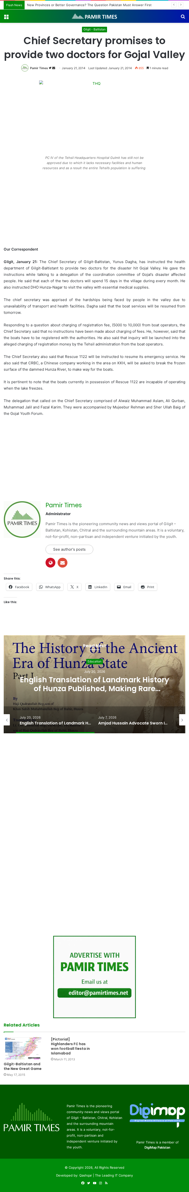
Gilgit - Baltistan (94, 29)
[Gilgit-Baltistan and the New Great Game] (24, 1048)
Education (94, 661)
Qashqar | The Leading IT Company (106, 1175)
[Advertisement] (94, 210)
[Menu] (6, 18)
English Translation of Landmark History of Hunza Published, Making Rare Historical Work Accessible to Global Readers (94, 693)
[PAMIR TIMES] (94, 16)
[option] (94, 684)
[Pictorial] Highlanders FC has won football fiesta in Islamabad (70, 1046)
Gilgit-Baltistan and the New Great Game (23, 1066)
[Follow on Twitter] (50, 68)
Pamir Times (39, 68)
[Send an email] (53, 68)
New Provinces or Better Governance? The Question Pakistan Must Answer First (86, 5)
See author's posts (69, 549)
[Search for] (182, 18)
